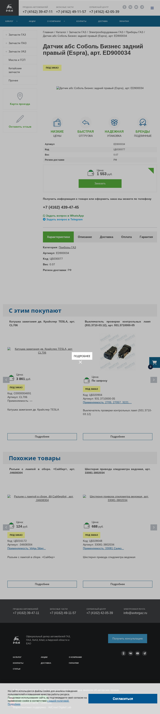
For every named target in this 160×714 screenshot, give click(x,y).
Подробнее (82, 356)
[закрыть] (80, 362)
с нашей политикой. (58, 701)
